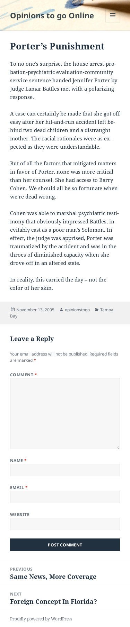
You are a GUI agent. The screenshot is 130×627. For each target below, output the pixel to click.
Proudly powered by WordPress (41, 619)
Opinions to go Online (52, 15)
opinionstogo (77, 310)
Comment (23, 375)
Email (19, 487)
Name (18, 460)
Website (19, 514)
